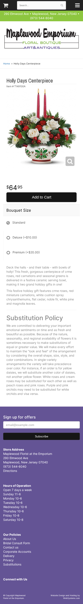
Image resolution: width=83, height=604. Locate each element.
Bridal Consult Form (16, 543)
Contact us (10, 547)
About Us (9, 539)
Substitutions (12, 564)
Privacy (8, 560)
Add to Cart (41, 197)
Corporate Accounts (17, 551)
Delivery (8, 556)
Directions (10, 471)
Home (6, 63)
